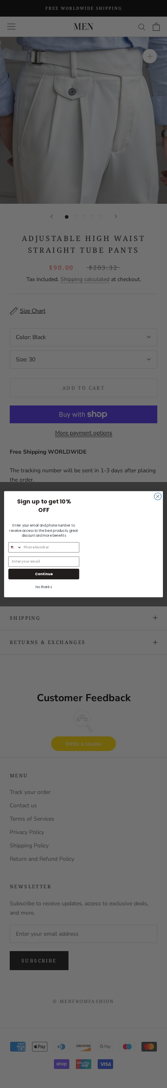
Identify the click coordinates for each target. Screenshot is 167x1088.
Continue (44, 573)
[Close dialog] (157, 496)
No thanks (44, 587)
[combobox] (15, 547)
